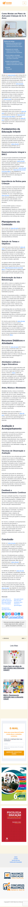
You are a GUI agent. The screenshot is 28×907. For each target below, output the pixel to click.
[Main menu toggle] (24, 3)
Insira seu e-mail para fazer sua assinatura (13, 739)
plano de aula (11, 75)
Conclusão (7, 67)
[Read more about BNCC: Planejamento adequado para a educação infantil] (13, 686)
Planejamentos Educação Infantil (6, 608)
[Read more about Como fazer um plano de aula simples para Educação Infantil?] (13, 657)
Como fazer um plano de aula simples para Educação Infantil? (13, 668)
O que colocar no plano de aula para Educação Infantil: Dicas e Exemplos (7, 601)
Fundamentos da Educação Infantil (13, 43)
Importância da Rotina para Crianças (14, 46)
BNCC (13, 116)
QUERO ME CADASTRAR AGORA (14, 753)
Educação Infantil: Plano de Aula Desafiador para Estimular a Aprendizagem (18, 602)
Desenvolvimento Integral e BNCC (13, 44)
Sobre (15, 857)
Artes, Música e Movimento (12, 58)
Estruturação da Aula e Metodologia (14, 52)
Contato (16, 858)
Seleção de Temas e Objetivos (12, 50)
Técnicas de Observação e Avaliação (14, 63)
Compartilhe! (15, 617)
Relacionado (9, 69)
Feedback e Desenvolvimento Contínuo (14, 64)
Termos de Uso (16, 860)
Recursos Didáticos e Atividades (12, 55)
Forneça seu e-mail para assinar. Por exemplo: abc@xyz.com (14, 747)
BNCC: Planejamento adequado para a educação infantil (13, 697)
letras (13, 372)
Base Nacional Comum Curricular (14, 267)
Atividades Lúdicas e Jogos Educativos (14, 57)
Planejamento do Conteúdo (11, 49)
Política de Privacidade (16, 862)
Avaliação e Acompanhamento (12, 61)
